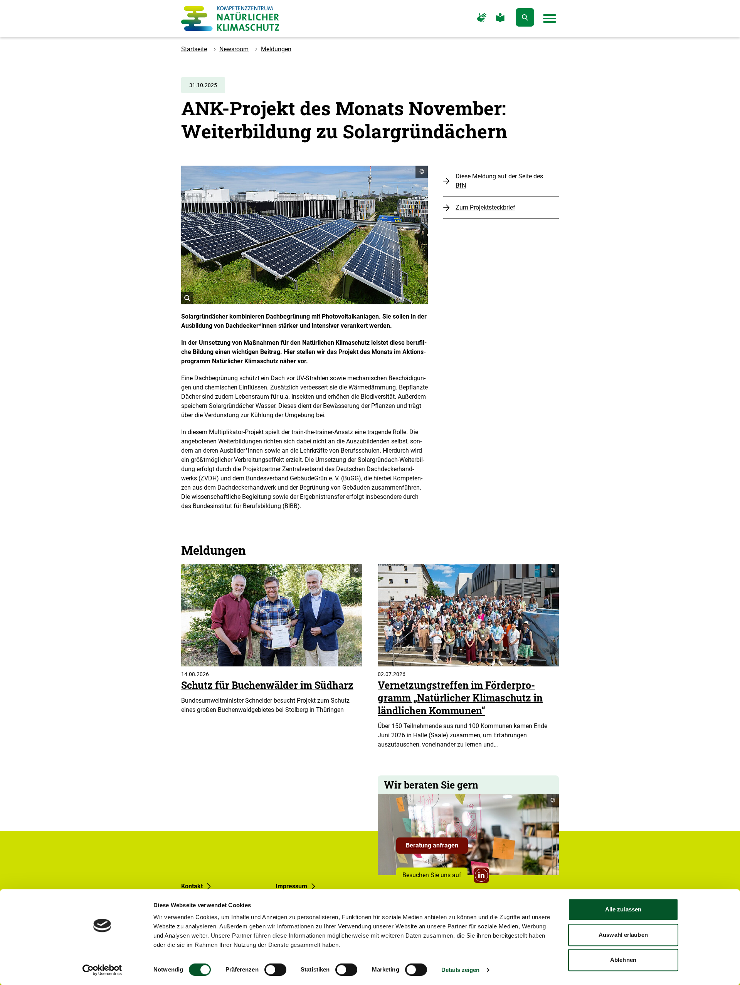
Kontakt (192, 886)
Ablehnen (623, 959)
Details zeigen (460, 970)
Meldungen (276, 49)
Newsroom (234, 49)
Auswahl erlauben (623, 934)
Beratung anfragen (437, 847)
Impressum (291, 886)
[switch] (275, 969)
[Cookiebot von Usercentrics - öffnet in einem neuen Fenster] (102, 970)
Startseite (194, 49)
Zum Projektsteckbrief (485, 207)
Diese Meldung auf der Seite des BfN (499, 181)
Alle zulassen (623, 909)
